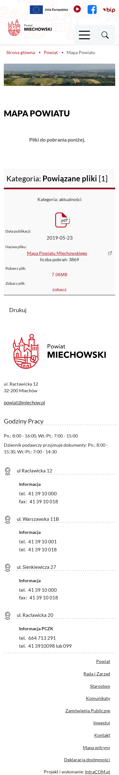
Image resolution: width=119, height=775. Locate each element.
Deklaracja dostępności (87, 759)
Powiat (51, 52)
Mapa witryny (96, 747)
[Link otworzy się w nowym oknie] (49, 9)
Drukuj (22, 309)
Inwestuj (101, 722)
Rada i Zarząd (96, 673)
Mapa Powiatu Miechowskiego (57, 253)
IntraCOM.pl (97, 771)
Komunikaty (98, 698)
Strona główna (20, 52)
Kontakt (102, 735)
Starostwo (100, 686)
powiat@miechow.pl (24, 402)
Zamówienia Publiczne (87, 710)
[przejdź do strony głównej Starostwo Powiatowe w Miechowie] (30, 27)
